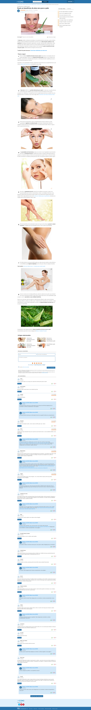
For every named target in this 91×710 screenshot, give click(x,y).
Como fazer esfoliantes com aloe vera (38, 50)
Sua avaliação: (30, 364)
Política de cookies (54, 708)
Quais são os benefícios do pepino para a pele (31, 345)
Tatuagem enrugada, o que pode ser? (65, 22)
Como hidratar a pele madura (51, 344)
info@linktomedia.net (45, 372)
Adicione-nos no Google (51, 37)
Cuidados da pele (33, 4)
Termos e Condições (41, 708)
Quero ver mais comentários (37, 696)
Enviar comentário (51, 368)
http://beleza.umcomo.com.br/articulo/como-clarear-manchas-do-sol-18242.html (33, 468)
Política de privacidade (48, 708)
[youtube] (21, 704)
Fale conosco (35, 708)
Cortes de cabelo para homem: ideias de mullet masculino (66, 17)
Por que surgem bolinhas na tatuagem (66, 11)
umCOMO (18, 4)
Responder (19, 383)
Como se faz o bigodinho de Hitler (65, 13)
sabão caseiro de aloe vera (26, 64)
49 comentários (35, 10)
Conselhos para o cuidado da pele (41, 4)
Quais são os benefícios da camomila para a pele (51, 340)
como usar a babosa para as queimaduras (42, 196)
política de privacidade (26, 367)
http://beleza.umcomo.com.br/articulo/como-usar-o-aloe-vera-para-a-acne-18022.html (34, 443)
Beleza (21, 4)
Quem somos (31, 708)
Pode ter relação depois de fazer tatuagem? (65, 26)
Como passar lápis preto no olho (65, 15)
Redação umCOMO (24, 12)
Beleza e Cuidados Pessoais (27, 4)
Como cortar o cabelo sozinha (64, 23)
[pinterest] (23, 704)
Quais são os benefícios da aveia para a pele (31, 340)
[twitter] (19, 704)
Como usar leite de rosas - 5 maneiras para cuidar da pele (34, 266)
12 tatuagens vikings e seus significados (66, 20)
